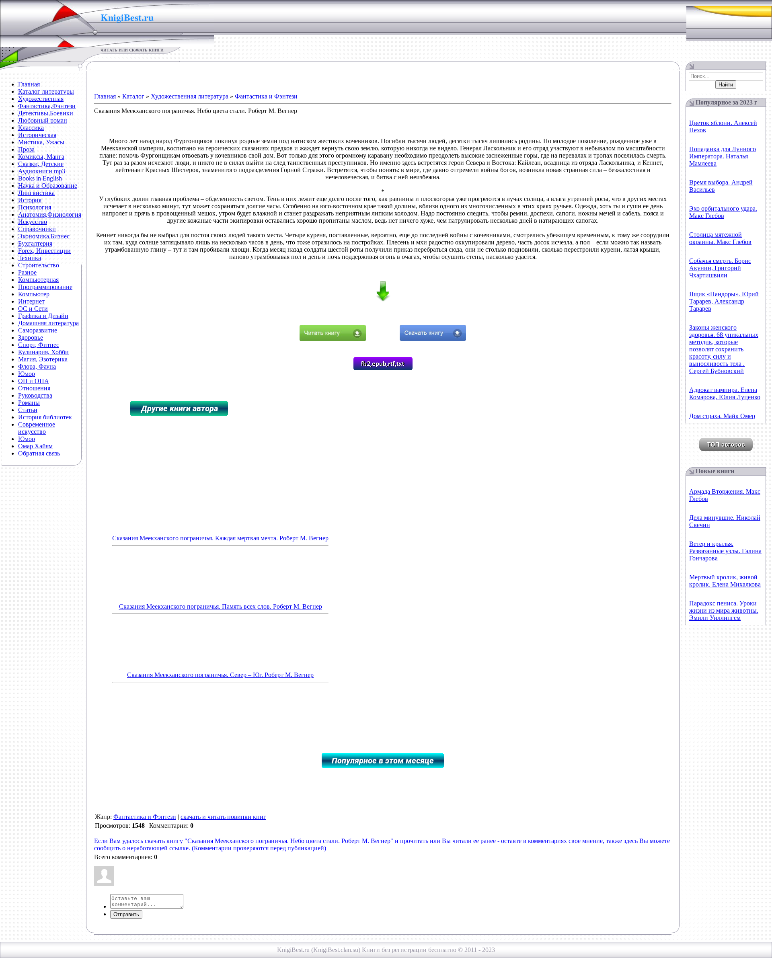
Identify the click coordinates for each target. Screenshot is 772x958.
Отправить (126, 914)
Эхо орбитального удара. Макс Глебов (723, 212)
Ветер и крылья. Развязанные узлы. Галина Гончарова (725, 551)
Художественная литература (189, 96)
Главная (105, 96)
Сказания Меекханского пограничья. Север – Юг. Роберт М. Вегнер (220, 674)
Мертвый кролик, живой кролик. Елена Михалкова (725, 581)
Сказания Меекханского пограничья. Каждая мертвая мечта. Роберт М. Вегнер (220, 538)
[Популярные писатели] (726, 448)
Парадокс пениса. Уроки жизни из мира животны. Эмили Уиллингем (723, 610)
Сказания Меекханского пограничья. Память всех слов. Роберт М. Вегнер (220, 606)
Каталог (133, 96)
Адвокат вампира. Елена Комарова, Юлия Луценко (724, 393)
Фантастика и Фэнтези (266, 96)
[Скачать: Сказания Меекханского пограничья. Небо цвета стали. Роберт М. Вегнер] (433, 338)
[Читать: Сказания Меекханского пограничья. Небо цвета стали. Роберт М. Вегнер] (333, 338)
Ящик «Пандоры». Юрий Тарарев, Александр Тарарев (724, 301)
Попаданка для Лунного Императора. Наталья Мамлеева (722, 156)
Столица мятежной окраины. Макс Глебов (720, 238)
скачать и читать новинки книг (223, 816)
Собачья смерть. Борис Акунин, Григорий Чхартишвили (720, 268)
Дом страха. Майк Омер (722, 415)
